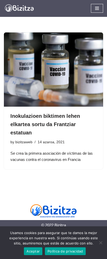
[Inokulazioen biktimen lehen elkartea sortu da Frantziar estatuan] (53, 69)
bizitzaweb (23, 142)
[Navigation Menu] (97, 8)
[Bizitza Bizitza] (21, 8)
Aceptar (33, 251)
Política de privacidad (65, 251)
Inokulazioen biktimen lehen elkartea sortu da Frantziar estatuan (45, 124)
